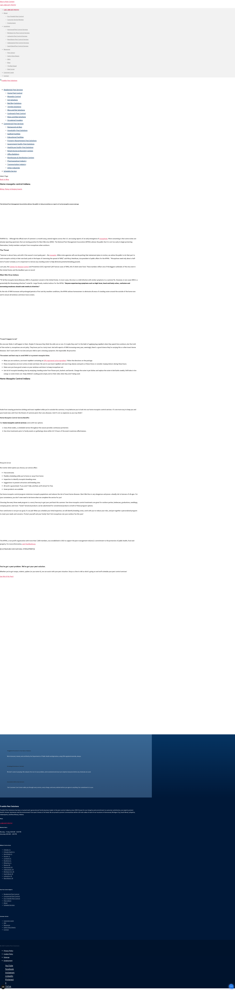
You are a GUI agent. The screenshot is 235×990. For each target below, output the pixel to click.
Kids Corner (11, 69)
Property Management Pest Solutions (22, 140)
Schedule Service (10, 171)
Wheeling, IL (7, 863)
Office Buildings (13, 154)
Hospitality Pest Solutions (17, 130)
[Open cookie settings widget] (3, 987)
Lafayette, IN (8, 876)
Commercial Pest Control (12, 896)
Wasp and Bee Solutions (16, 117)
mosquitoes (103, 239)
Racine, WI (7, 865)
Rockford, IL (7, 861)
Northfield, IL (8, 854)
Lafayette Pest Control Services (17, 36)
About (6, 13)
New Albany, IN (8, 878)
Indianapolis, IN (9, 869)
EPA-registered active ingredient (55, 360)
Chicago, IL (7, 850)
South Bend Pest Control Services (17, 46)
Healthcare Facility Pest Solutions (20, 147)
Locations (7, 26)
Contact (6, 76)
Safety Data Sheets (13, 56)
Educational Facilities (15, 137)
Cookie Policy (8, 954)
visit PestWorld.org (28, 544)
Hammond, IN (8, 867)
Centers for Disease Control (19, 267)
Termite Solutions (14, 106)
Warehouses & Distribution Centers (20, 157)
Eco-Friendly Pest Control (15, 16)
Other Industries (13, 168)
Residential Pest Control (11, 894)
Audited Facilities (13, 134)
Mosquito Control (14, 96)
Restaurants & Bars (14, 127)
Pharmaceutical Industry (16, 161)
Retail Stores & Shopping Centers (20, 151)
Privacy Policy (8, 951)
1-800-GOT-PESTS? (6, 823)
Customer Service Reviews (15, 20)
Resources (7, 49)
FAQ (5, 923)
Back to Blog (4, 179)
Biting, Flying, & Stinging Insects (11, 189)
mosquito (53, 255)
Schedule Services (9, 905)
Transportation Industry (16, 164)
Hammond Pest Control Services (17, 29)
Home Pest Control (14, 93)
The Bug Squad (12, 66)
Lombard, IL (7, 858)
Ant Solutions (12, 100)
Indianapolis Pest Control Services (18, 43)
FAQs (8, 59)
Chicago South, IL (9, 852)
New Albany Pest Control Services (17, 39)
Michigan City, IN (9, 872)
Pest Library (11, 53)
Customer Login (9, 72)
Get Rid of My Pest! (7, 576)
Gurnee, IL (7, 856)
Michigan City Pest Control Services (18, 33)
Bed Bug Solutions (14, 103)
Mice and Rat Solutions (16, 110)
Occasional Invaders (15, 120)
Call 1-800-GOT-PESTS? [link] (8, 5)
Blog (8, 62)
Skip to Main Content (7, 2)
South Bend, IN (8, 874)
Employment (11, 23)
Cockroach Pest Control (16, 113)
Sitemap (6, 957)
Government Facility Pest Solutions (20, 144)
